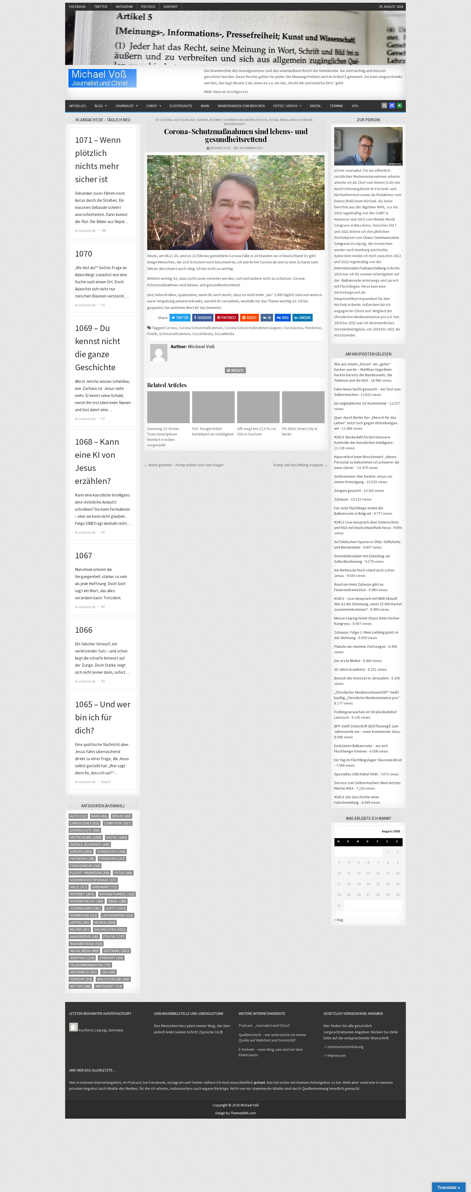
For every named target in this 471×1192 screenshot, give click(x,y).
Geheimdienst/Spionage (93, 880)
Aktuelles (77, 106)
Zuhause (341, 499)
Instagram (124, 6)
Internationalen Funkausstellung (360, 268)
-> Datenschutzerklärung (344, 1046)
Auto (78, 816)
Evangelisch (111, 851)
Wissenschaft (234, 124)
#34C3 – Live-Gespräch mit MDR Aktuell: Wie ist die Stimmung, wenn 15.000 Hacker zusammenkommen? (368, 604)
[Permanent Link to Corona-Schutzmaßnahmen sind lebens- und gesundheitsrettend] (236, 202)
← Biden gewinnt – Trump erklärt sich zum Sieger (184, 464)
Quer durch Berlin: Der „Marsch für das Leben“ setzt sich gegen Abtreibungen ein (365, 423)
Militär (79, 929)
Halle (78, 887)
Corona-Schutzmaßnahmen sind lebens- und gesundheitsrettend (236, 135)
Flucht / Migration (89, 873)
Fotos (123, 873)
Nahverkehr (84, 936)
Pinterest (228, 317)
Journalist (124, 106)
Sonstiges (82, 958)
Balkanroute (351, 280)
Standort (111, 958)
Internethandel (116, 894)
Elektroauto (181, 106)
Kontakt (171, 6)
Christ (151, 106)
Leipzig (79, 922)
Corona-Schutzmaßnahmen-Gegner (253, 327)
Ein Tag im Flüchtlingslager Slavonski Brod (368, 759)
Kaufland (86, 1030)
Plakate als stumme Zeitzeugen (360, 646)
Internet (216, 120)
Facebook (77, 6)
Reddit (252, 317)
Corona (166, 120)
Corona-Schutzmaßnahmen (201, 327)
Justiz (116, 908)
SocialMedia (224, 333)
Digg (285, 317)
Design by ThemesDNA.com (235, 1113)
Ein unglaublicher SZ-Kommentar (360, 403)
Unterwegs (83, 972)
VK (269, 317)
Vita (355, 106)
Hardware (104, 887)
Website (237, 370)
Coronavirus (293, 327)
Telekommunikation (90, 965)
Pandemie (313, 327)
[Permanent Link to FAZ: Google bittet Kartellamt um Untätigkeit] (213, 407)
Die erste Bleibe (347, 660)
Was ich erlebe (301, 120)
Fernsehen (112, 858)
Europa (202, 120)
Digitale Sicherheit (90, 844)
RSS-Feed (148, 6)
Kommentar (233, 120)
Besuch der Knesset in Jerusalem (361, 678)
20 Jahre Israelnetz (349, 669)
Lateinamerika (117, 915)
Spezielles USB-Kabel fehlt (356, 774)
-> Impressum (335, 1055)
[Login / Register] (399, 105)
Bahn (205, 106)
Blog (99, 106)
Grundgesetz (237, 91)
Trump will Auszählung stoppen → (300, 464)
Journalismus (85, 908)
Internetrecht (86, 901)
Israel (117, 901)
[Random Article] (392, 105)
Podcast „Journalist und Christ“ (265, 1025)
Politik (262, 120)
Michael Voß (220, 148)
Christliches (84, 823)
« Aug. (339, 919)
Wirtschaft (108, 986)
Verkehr (81, 979)
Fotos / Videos (285, 106)
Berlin (121, 816)
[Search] (384, 105)
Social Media (279, 120)
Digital (315, 106)
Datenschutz (85, 830)
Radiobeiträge (86, 943)
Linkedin (304, 317)
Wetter (80, 986)
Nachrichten (110, 929)
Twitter (100, 6)
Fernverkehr (85, 865)
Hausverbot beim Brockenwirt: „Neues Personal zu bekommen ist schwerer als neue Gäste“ (366, 462)
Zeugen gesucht (347, 490)
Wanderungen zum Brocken (241, 106)
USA (108, 972)
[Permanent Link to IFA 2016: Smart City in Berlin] (303, 407)
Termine (336, 106)
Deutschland (184, 120)
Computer (117, 823)
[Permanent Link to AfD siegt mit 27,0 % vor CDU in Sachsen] (258, 407)
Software (116, 951)
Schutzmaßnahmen (174, 333)
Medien (249, 120)
